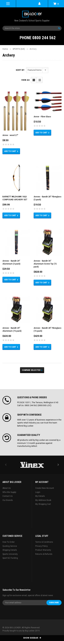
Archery (33, 49)
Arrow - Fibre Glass (42, 116)
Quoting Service (9, 546)
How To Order (8, 542)
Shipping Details (9, 550)
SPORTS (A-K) (19, 49)
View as (25, 80)
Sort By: (20, 70)
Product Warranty (43, 550)
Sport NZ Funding (10, 558)
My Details (40, 496)
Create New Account (44, 488)
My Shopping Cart (43, 504)
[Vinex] (32, 465)
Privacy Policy (41, 546)
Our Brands (7, 500)
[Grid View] (34, 80)
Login (37, 492)
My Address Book (43, 500)
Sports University (10, 554)
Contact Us (7, 496)
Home (5, 49)
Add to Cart (10, 151)
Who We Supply (9, 492)
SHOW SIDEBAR (31, 638)
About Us (6, 488)
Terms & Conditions (44, 542)
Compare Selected (31, 370)
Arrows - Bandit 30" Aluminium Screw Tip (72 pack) (45, 264)
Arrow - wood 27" (10, 135)
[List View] (40, 80)
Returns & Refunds (43, 554)
